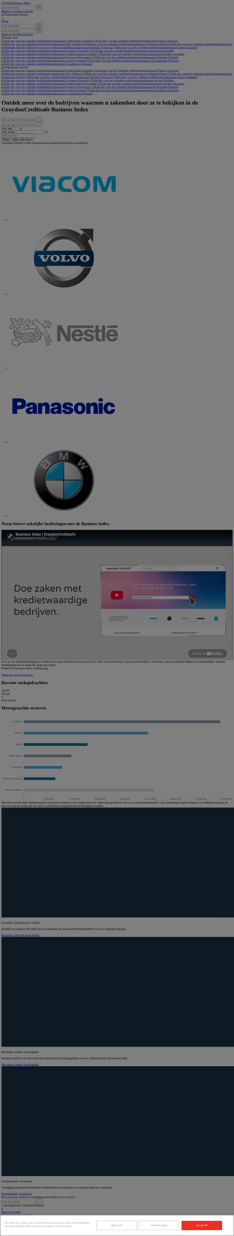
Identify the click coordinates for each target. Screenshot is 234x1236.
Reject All (116, 1225)
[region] (117, 1225)
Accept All (201, 1225)
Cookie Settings (158, 1225)
